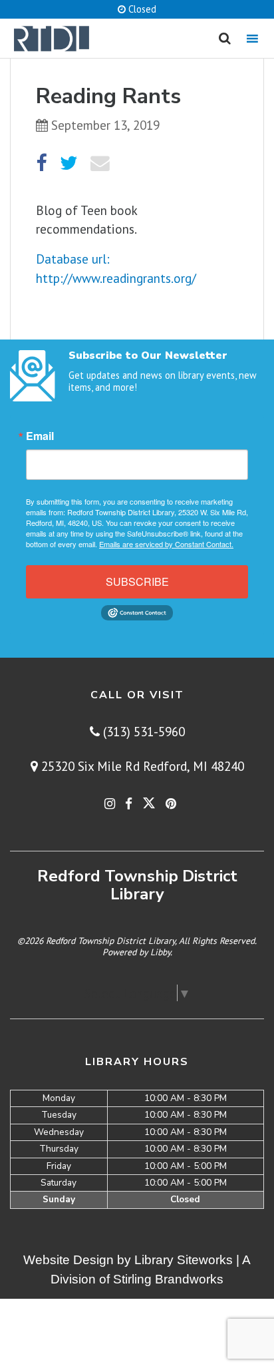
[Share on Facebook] (41, 163)
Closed (141, 9)
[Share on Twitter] (69, 163)
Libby (160, 952)
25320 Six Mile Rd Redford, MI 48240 (141, 766)
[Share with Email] (100, 163)
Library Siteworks (183, 1260)
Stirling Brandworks (168, 1279)
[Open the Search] (224, 38)
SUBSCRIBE (137, 581)
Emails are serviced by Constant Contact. (166, 544)
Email (40, 436)
